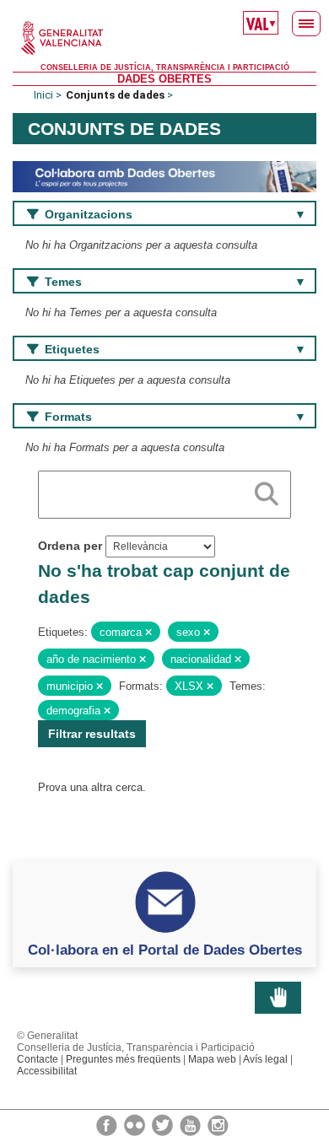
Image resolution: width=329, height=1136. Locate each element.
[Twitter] (163, 1124)
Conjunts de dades (115, 95)
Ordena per (70, 545)
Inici (43, 95)
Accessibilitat (47, 1071)
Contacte (37, 1059)
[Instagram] (218, 1124)
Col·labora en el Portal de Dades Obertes (165, 949)
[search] (266, 490)
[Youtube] (191, 1124)
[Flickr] (136, 1124)
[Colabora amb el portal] (164, 176)
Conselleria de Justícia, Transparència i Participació (164, 67)
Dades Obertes (164, 79)
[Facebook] (108, 1124)
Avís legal (265, 1059)
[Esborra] (148, 632)
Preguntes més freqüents (123, 1059)
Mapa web (212, 1059)
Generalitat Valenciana (164, 38)
